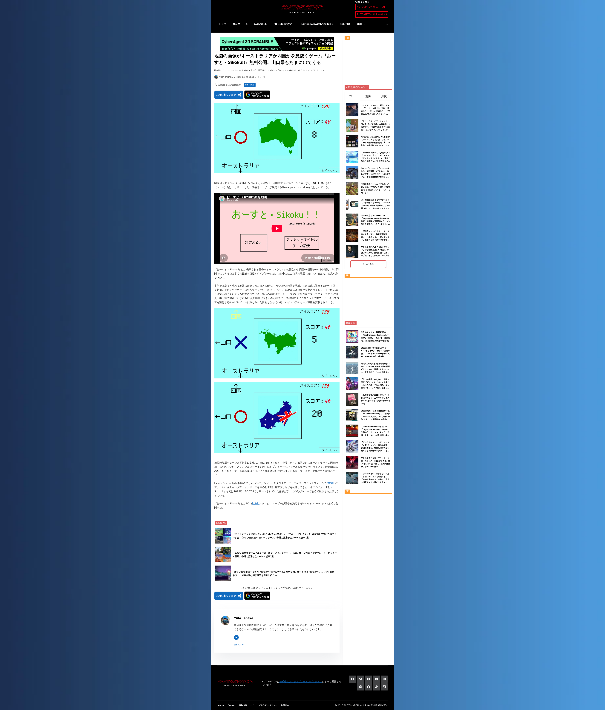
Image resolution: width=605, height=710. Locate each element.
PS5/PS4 (345, 23)
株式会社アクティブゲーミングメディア (300, 681)
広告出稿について (246, 705)
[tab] (352, 96)
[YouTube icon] (236, 637)
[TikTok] (376, 686)
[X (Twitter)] (376, 679)
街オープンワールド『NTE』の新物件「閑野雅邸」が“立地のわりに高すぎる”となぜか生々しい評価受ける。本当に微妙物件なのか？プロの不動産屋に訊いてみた (375, 174)
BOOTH (330, 483)
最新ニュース (240, 23)
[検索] (387, 24)
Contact (231, 705)
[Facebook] (368, 686)
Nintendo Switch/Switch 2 (317, 23)
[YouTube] (352, 679)
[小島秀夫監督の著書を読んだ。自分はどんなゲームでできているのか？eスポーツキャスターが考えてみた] (352, 399)
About (221, 705)
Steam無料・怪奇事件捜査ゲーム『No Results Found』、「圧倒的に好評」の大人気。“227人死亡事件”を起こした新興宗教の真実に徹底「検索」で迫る (375, 416)
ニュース (261, 77)
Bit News (249, 85)
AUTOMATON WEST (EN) (371, 6)
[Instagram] (368, 679)
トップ (222, 23)
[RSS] (384, 686)
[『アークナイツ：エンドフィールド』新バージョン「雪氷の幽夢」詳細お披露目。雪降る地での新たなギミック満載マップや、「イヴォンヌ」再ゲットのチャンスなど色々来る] (352, 446)
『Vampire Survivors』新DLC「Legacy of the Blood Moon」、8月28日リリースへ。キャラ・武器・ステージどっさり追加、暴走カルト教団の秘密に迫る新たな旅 (375, 432)
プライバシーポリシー (267, 705)
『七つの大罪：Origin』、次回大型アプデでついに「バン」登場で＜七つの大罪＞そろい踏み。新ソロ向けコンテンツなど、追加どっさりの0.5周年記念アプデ (375, 385)
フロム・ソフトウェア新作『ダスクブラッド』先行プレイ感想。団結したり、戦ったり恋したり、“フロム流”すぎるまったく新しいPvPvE (375, 111)
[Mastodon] (360, 686)
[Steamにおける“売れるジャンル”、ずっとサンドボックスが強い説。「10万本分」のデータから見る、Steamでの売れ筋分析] (352, 352)
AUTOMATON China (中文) (372, 14)
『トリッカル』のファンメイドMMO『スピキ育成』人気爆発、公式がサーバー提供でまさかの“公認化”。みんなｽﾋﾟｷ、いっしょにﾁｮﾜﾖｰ (375, 127)
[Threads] (384, 679)
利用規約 (285, 705)
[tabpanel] (368, 185)
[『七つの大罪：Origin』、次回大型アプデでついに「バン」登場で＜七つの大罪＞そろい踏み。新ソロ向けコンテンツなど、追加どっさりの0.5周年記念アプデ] (352, 383)
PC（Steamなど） (284, 23)
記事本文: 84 (239, 644)
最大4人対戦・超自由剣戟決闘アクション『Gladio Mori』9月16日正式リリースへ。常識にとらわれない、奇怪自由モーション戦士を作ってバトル (376, 369)
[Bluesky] (360, 679)
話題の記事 (260, 23)
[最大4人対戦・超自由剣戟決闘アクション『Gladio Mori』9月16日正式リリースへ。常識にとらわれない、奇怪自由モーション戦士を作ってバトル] (352, 368)
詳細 (359, 23)
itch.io (255, 503)
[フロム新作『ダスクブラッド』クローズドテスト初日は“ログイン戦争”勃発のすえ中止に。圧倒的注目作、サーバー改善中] (352, 462)
